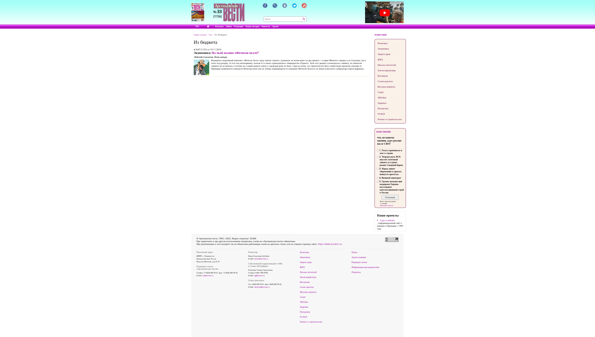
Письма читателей (387, 64)
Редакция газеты (359, 262)
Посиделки (383, 108)
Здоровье (382, 102)
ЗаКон (229, 26)
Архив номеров (359, 257)
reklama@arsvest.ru (262, 287)
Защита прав (384, 54)
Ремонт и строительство (390, 119)
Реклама (219, 26)
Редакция (238, 26)
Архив (275, 26)
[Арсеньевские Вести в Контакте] (284, 5)
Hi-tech (381, 113)
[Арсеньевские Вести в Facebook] (265, 5)
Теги (210, 35)
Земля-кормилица (387, 70)
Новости (266, 26)
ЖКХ (380, 59)
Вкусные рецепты (386, 86)
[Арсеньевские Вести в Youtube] (304, 5)
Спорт (381, 92)
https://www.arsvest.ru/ (330, 244)
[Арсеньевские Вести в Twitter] (294, 5)
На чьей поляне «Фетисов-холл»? (235, 53)
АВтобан (382, 97)
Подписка (356, 272)
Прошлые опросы (386, 205)
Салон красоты (385, 81)
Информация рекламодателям (365, 267)
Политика (383, 43)
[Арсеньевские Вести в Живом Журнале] (274, 5)
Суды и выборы (387, 220)
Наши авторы (252, 26)
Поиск (354, 252)
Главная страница (200, 35)
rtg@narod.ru (259, 275)
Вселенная (383, 75)
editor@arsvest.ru (261, 259)
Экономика (383, 48)
